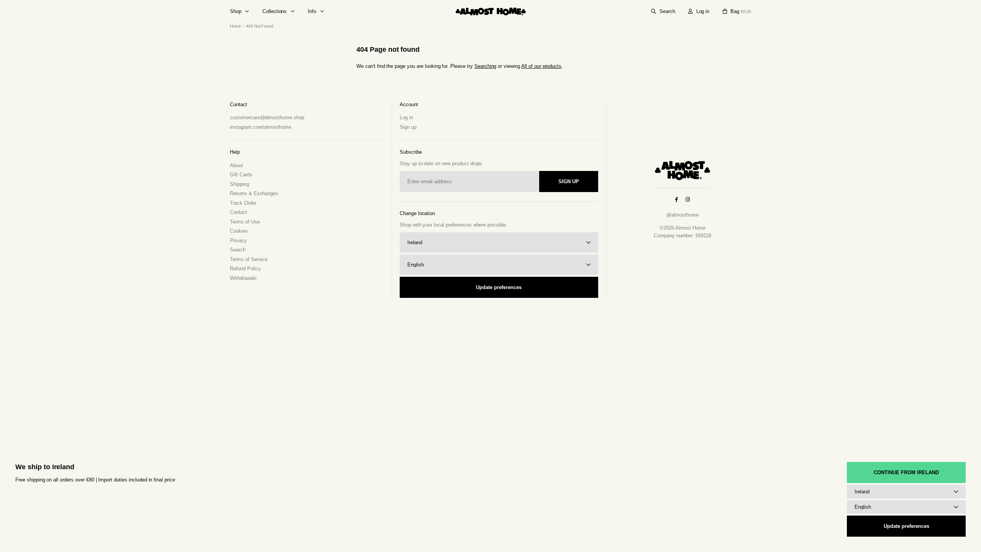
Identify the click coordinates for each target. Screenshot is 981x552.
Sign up (408, 127)
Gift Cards (241, 174)
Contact (238, 212)
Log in (703, 11)
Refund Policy (245, 268)
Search (667, 11)
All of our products (541, 66)
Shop (235, 11)
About (236, 165)
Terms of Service (248, 259)
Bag (740, 11)
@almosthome (682, 215)
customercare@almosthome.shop (267, 117)
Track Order (243, 203)
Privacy (238, 240)
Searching (485, 66)
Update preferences (499, 287)
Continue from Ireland (906, 472)
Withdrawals (243, 278)
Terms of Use (245, 222)
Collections (274, 11)
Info (312, 11)
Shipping (239, 184)
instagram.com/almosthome (260, 127)
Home (235, 26)
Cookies (239, 231)
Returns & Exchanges (254, 193)
